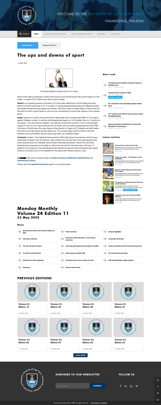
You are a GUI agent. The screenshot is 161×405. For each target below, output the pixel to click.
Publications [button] (27, 45)
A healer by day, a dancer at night (119, 93)
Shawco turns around (72, 267)
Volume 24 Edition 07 (120, 305)
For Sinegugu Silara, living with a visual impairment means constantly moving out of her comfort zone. (129, 186)
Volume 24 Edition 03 (120, 341)
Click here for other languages (33, 260)
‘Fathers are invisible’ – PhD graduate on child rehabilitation (128, 158)
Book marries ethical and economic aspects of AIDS (39, 232)
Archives (101, 34)
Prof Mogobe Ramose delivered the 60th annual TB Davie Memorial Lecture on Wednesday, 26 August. (129, 174)
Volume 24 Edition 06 (24, 341)
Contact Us (115, 34)
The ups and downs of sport (32, 246)
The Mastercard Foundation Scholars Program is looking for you (125, 84)
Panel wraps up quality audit (75, 253)
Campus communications (55, 34)
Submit (97, 386)
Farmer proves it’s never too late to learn (126, 145)
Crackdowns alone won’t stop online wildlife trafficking (127, 195)
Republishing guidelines (99, 403)
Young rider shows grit (116, 239)
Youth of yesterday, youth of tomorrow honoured (125, 246)
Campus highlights (114, 232)
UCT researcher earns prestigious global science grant (125, 105)
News (36, 34)
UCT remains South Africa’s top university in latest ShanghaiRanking (125, 115)
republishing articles (39, 164)
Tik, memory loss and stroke (118, 253)
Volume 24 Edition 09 (56, 305)
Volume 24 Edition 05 (56, 341)
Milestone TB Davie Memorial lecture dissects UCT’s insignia (128, 170)
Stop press (26, 267)
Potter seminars (71, 232)
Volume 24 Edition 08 (88, 305)
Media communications (82, 34)
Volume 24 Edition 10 (24, 305)
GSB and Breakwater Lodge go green (121, 260)
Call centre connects (30, 239)
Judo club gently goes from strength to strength (82, 246)
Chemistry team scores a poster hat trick (79, 260)
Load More (81, 355)
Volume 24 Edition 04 (88, 341)
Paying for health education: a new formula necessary (80, 239)
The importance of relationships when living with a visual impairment (129, 183)
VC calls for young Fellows (32, 253)
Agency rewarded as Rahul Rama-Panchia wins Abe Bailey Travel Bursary (124, 125)
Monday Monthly (50, 45)
